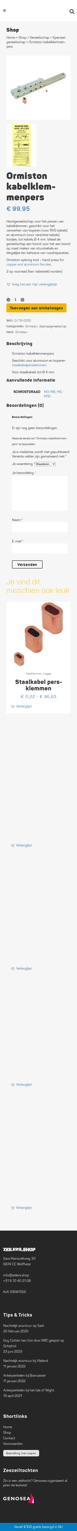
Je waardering (23, 464)
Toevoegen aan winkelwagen (36, 308)
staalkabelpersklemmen (29, 365)
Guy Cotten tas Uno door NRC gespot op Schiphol (33, 1343)
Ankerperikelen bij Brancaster (24, 1375)
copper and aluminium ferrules (28, 264)
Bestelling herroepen (21, 1453)
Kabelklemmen (34, 673)
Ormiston (31, 326)
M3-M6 (49, 392)
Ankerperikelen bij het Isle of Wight (28, 1390)
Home (10, 37)
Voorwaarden (13, 1444)
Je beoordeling (24, 473)
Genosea (40, 1481)
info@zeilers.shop (16, 1275)
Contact (9, 1438)
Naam (17, 520)
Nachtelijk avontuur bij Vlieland (25, 1361)
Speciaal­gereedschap (52, 326)
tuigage (47, 673)
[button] (31, 284)
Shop (23, 37)
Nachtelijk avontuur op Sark (23, 1326)
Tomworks (59, 1527)
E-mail (17, 541)
